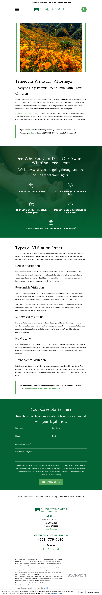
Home (20, 497)
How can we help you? (23, 452)
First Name (19, 428)
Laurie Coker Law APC (21, 562)
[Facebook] (44, 549)
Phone (17, 436)
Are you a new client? (23, 444)
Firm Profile (28, 497)
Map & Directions (51, 529)
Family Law (39, 497)
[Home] (50, 9)
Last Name (56, 428)
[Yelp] (48, 549)
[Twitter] (53, 549)
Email (54, 436)
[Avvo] (58, 549)
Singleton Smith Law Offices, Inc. (29, 113)
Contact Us (80, 497)
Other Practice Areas (66, 497)
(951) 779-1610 (49, 133)
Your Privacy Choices (39, 588)
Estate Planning (51, 497)
